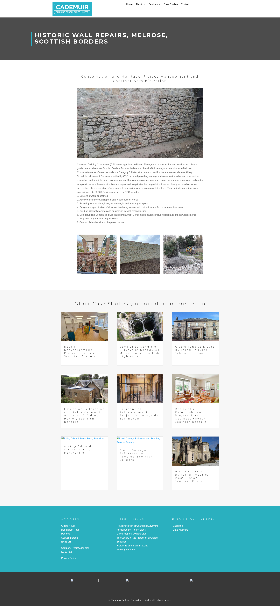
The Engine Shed (126, 549)
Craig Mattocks (180, 530)
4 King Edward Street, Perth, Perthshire (78, 449)
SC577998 (66, 552)
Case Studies (171, 4)
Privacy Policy (68, 558)
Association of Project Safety (131, 530)
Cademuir (178, 526)
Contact (185, 4)
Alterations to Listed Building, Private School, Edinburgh (195, 350)
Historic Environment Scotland (132, 545)
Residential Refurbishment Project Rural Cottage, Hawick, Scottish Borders (191, 415)
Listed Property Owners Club (131, 533)
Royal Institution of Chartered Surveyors (137, 526)
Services (153, 4)
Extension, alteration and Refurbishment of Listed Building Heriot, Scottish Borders (84, 415)
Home (129, 4)
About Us (140, 4)
